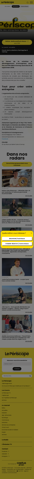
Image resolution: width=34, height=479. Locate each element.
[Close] (31, 233)
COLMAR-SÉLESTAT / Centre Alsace (17, 244)
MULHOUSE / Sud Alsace (17, 239)
